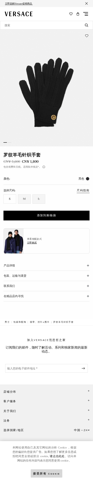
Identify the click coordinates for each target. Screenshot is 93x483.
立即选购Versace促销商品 (19, 3)
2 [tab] (9, 142)
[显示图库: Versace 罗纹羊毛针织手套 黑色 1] (46, 88)
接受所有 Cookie (46, 473)
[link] (7, 322)
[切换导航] (85, 14)
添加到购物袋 (46, 215)
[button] (78, 14)
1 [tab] (5, 142)
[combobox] (46, 25)
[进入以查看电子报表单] (84, 368)
